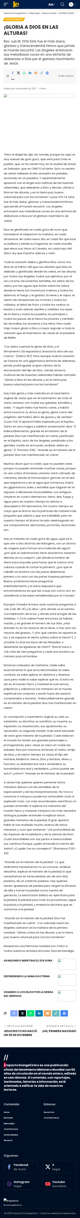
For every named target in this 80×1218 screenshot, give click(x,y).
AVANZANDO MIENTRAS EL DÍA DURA (28, 960)
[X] (59, 1167)
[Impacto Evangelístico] (13, 1202)
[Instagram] (21, 1184)
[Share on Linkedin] (30, 73)
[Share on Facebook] (12, 73)
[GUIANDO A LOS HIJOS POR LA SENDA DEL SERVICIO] (67, 995)
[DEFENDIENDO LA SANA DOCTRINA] (67, 980)
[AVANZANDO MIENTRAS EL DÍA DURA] (67, 964)
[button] (7, 4)
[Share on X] (18, 73)
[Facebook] (21, 1167)
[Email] (35, 73)
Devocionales (14, 19)
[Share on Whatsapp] (24, 73)
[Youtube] (59, 1184)
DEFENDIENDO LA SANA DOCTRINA (27, 976)
